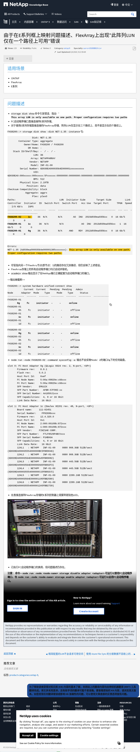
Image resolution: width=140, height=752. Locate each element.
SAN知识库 (95, 21)
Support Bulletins (35, 14)
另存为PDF (134, 48)
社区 (28, 710)
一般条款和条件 (103, 706)
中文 (127, 4)
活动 (55, 710)
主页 (14, 21)
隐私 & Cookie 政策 (105, 710)
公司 (55, 703)
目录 (11, 58)
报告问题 (7, 710)
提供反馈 (7, 714)
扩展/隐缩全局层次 (7, 22)
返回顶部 (8, 653)
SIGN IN (17, 608)
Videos (58, 14)
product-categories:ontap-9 (24, 675)
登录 (116, 4)
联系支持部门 (9, 706)
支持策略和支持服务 (11, 721)
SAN (76, 21)
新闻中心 (56, 706)
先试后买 (79, 706)
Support (115, 603)
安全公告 (7, 717)
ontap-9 (67, 48)
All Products (14, 14)
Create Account (89, 611)
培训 (28, 706)
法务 (99, 703)
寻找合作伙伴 (80, 710)
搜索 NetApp (125, 710)
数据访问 (62, 21)
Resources (125, 703)
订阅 (121, 706)
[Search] (133, 14)
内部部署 (29, 21)
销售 (77, 703)
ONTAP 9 (45, 21)
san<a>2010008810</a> (92, 48)
